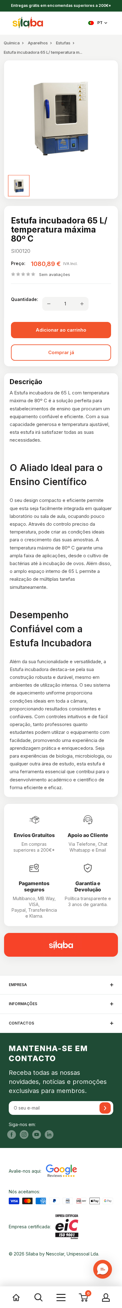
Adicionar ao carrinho (61, 330)
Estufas (63, 42)
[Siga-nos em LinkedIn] (49, 1134)
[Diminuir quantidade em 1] (48, 304)
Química (12, 42)
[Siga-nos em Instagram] (24, 1134)
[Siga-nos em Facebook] (11, 1134)
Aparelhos (38, 42)
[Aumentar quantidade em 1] (82, 304)
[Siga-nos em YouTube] (36, 1134)
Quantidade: (24, 299)
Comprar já (61, 352)
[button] (102, 1269)
